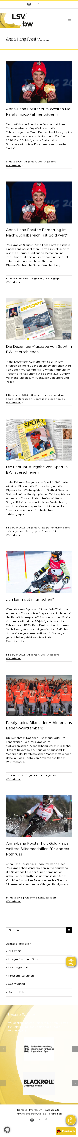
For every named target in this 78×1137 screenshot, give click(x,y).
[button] (3, 1049)
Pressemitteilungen (21, 976)
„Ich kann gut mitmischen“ (30, 600)
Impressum (35, 1110)
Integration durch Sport (55, 527)
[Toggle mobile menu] (70, 21)
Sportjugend (41, 399)
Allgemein (30, 161)
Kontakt (22, 1110)
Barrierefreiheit (52, 1114)
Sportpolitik (57, 399)
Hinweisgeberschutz (28, 1114)
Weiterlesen (13, 165)
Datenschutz (52, 1110)
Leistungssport (47, 161)
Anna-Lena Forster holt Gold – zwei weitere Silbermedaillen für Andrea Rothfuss (38, 849)
